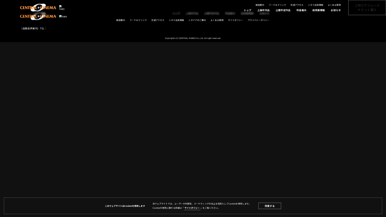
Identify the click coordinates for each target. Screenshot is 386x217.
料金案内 (302, 10)
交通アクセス (297, 5)
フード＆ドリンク (277, 5)
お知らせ (336, 10)
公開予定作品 (283, 10)
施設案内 (260, 5)
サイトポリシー (192, 207)
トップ (247, 10)
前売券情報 (318, 10)
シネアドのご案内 (197, 20)
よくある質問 (334, 5)
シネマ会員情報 (315, 5)
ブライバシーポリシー (258, 20)
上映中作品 (263, 10)
